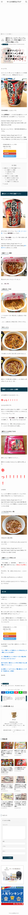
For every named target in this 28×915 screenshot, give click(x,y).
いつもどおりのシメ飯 (12, 179)
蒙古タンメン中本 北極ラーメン (12, 168)
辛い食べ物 (17, 685)
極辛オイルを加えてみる (13, 177)
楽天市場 (6, 153)
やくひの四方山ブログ (14, 2)
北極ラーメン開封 (11, 170)
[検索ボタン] (26, 2)
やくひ (14, 719)
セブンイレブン (11, 685)
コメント (5, 824)
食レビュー (23, 685)
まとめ (6, 183)
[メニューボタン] (2, 2)
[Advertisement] (14, 18)
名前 (3, 841)
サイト (4, 851)
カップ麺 (4, 685)
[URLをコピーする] (25, 692)
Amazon (6, 151)
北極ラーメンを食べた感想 (11, 176)
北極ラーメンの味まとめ (13, 181)
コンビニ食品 (5, 44)
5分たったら (10, 173)
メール (4, 846)
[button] (3, 692)
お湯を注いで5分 (11, 171)
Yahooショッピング (9, 156)
